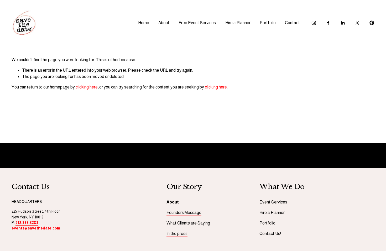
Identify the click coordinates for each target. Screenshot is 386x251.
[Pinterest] (371, 22)
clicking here (87, 87)
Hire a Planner (238, 22)
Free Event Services (197, 22)
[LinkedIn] (342, 22)
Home (143, 22)
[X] (357, 22)
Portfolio (268, 22)
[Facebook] (328, 22)
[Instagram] (313, 22)
